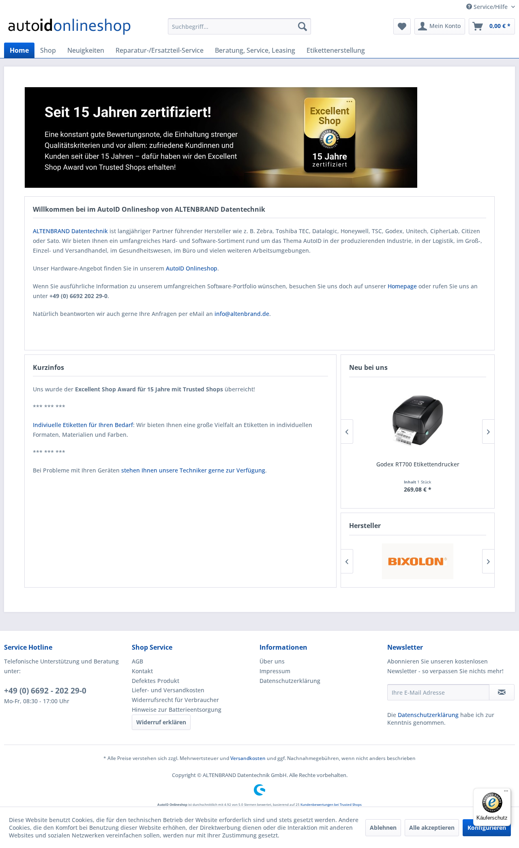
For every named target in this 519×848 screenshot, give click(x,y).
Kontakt (142, 671)
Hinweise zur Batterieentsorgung (176, 709)
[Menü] (506, 793)
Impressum (275, 671)
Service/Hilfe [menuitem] (490, 7)
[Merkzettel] (402, 26)
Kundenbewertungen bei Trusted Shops (331, 804)
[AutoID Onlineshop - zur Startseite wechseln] (69, 28)
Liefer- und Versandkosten (168, 690)
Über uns (272, 661)
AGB (137, 661)
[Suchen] (302, 26)
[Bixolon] (417, 561)
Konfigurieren (487, 827)
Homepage (402, 286)
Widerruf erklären (161, 722)
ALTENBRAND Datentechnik (70, 231)
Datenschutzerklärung (290, 681)
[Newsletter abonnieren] (502, 692)
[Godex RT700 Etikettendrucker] (417, 420)
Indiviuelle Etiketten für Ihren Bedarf (83, 425)
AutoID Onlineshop (191, 268)
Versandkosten (248, 758)
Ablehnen (383, 827)
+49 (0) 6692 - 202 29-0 (45, 690)
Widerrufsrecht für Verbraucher (175, 700)
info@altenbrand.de (241, 314)
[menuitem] (239, 26)
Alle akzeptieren (432, 827)
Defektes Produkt (155, 681)
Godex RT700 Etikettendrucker (417, 464)
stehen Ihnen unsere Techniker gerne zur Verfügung (193, 470)
